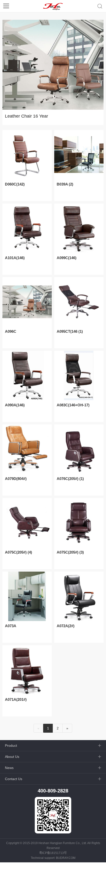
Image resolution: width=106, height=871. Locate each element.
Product (11, 745)
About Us (12, 757)
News (9, 768)
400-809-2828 (53, 790)
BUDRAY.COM (65, 858)
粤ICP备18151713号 (53, 853)
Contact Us (13, 779)
